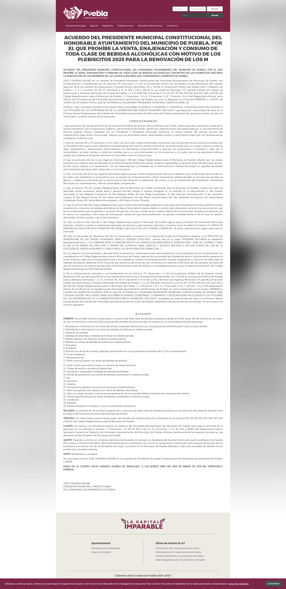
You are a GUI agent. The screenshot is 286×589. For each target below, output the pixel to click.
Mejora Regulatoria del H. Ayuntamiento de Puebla (180, 560)
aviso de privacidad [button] (238, 583)
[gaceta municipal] (85, 11)
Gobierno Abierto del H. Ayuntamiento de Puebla (179, 556)
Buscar (215, 15)
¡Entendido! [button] (273, 583)
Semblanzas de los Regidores (105, 548)
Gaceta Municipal (76, 25)
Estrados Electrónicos (150, 25)
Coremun (172, 25)
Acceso (214, 9)
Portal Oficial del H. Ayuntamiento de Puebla (177, 548)
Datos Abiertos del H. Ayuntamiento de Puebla (178, 552)
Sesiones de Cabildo (101, 552)
